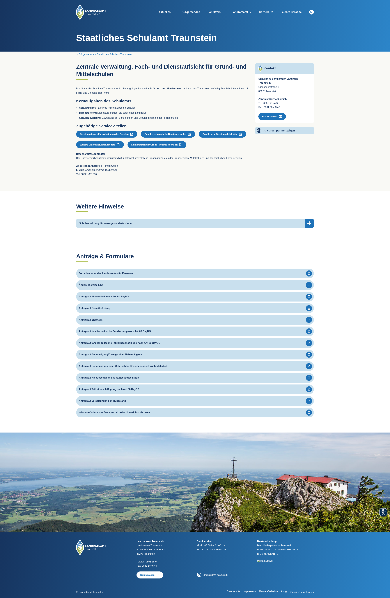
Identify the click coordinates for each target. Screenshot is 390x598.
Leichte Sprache (291, 12)
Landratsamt (240, 12)
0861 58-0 (151, 561)
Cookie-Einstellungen (302, 592)
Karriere (264, 12)
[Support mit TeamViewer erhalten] (265, 559)
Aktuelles (164, 12)
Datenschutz (233, 591)
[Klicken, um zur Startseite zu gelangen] (91, 12)
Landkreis (214, 12)
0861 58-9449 (149, 565)
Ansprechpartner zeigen (279, 130)
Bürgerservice (191, 12)
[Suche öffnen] (311, 12)
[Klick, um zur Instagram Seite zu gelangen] (199, 574)
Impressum (250, 591)
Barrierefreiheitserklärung (273, 591)
